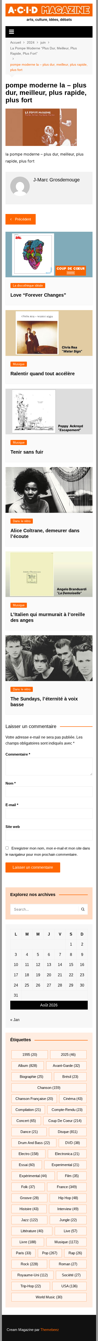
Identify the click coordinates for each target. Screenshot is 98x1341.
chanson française (34, 1099)
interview (67, 1209)
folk (28, 1187)
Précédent (23, 219)
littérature (32, 1231)
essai (27, 1165)
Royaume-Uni (32, 1275)
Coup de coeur (65, 1121)
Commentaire (17, 754)
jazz (29, 1220)
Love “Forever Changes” (38, 295)
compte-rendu (67, 1110)
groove (29, 1198)
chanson (48, 1088)
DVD (72, 1143)
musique (66, 1242)
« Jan (15, 1020)
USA (69, 1286)
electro (29, 1154)
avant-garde (66, 1066)
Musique (18, 364)
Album (27, 1066)
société (71, 1275)
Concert (26, 1121)
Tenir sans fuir (26, 452)
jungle (68, 1220)
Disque (68, 1132)
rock (29, 1264)
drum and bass (34, 1143)
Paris (23, 1253)
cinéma (73, 1099)
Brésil (70, 1077)
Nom (10, 783)
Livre (28, 1242)
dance (29, 1132)
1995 (29, 1054)
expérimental (33, 1176)
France (67, 1187)
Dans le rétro (21, 521)
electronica (67, 1154)
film (72, 1176)
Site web (12, 827)
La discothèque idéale (28, 285)
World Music (49, 1297)
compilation (28, 1110)
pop (49, 1253)
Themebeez (49, 1330)
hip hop (68, 1198)
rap (75, 1253)
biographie (31, 1077)
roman (68, 1264)
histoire (29, 1209)
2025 (68, 1054)
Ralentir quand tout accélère (42, 373)
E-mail (11, 805)
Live (70, 1231)
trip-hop (30, 1286)
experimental (65, 1165)
